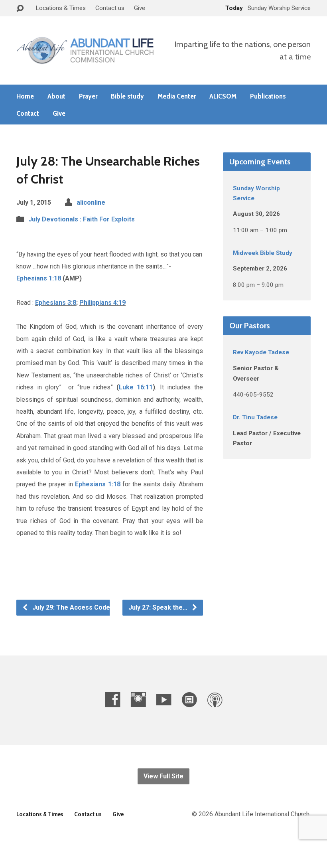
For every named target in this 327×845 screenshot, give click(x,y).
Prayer (88, 96)
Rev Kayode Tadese (261, 352)
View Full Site (163, 776)
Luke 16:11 (136, 387)
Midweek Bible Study (262, 253)
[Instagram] (138, 699)
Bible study (127, 96)
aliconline (91, 202)
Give (139, 8)
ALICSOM (222, 96)
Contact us (109, 8)
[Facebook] (112, 699)
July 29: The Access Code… (73, 607)
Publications (268, 96)
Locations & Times (60, 8)
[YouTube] (163, 699)
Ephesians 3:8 (55, 302)
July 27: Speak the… (158, 607)
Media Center (177, 96)
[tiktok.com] (189, 699)
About (56, 96)
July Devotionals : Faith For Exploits (81, 219)
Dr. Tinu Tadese (255, 417)
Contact (27, 113)
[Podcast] (214, 699)
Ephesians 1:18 (38, 278)
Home (25, 96)
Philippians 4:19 (102, 302)
